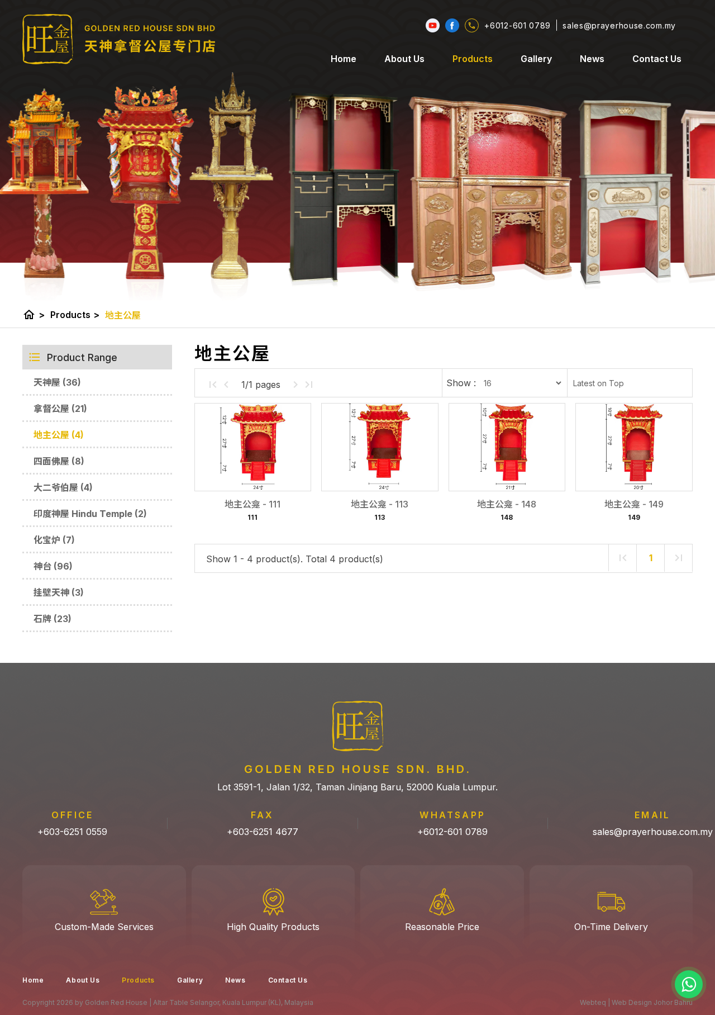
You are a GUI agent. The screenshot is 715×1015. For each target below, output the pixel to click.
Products (472, 58)
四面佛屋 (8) (59, 461)
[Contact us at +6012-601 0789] (689, 984)
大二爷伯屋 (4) (63, 487)
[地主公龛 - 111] (253, 447)
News (592, 58)
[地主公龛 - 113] (379, 447)
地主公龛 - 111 (252, 504)
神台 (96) (53, 566)
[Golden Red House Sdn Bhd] (119, 39)
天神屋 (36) (57, 382)
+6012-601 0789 (452, 831)
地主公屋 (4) (59, 434)
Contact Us (656, 58)
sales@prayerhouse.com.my (653, 831)
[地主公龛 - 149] (634, 447)
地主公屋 (123, 315)
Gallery (536, 58)
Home (343, 58)
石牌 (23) (53, 618)
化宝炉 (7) (54, 540)
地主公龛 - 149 (634, 504)
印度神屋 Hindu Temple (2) (90, 513)
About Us (404, 58)
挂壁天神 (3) (59, 592)
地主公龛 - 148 (506, 504)
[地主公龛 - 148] (507, 447)
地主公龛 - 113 (379, 504)
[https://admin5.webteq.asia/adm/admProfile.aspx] (452, 25)
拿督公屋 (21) (60, 408)
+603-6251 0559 (72, 831)
